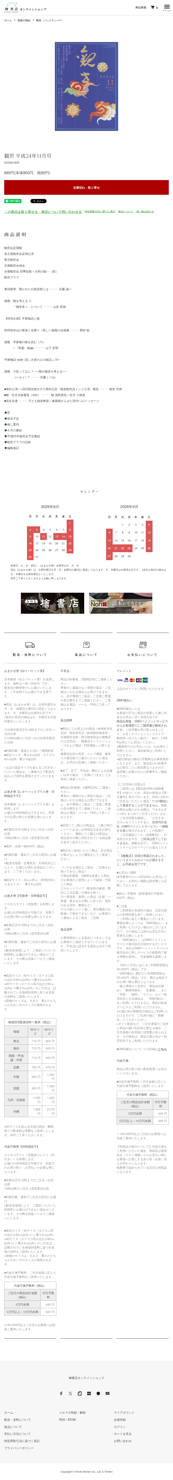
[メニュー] (166, 7)
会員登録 (120, 1419)
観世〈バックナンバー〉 (50, 20)
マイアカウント (124, 1412)
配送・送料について (17, 1419)
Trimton (108, 1471)
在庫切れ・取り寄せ (86, 187)
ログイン (120, 1427)
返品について (125, 211)
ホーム (8, 20)
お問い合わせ (123, 1441)
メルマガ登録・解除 (72, 1412)
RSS (62, 1419)
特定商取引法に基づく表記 (100, 211)
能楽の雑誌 (24, 20)
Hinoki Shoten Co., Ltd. (88, 1471)
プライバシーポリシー (19, 1448)
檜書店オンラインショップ (86, 1378)
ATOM (72, 1419)
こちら (162, 1049)
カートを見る (123, 1433)
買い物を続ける (145, 211)
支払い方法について (17, 1433)
